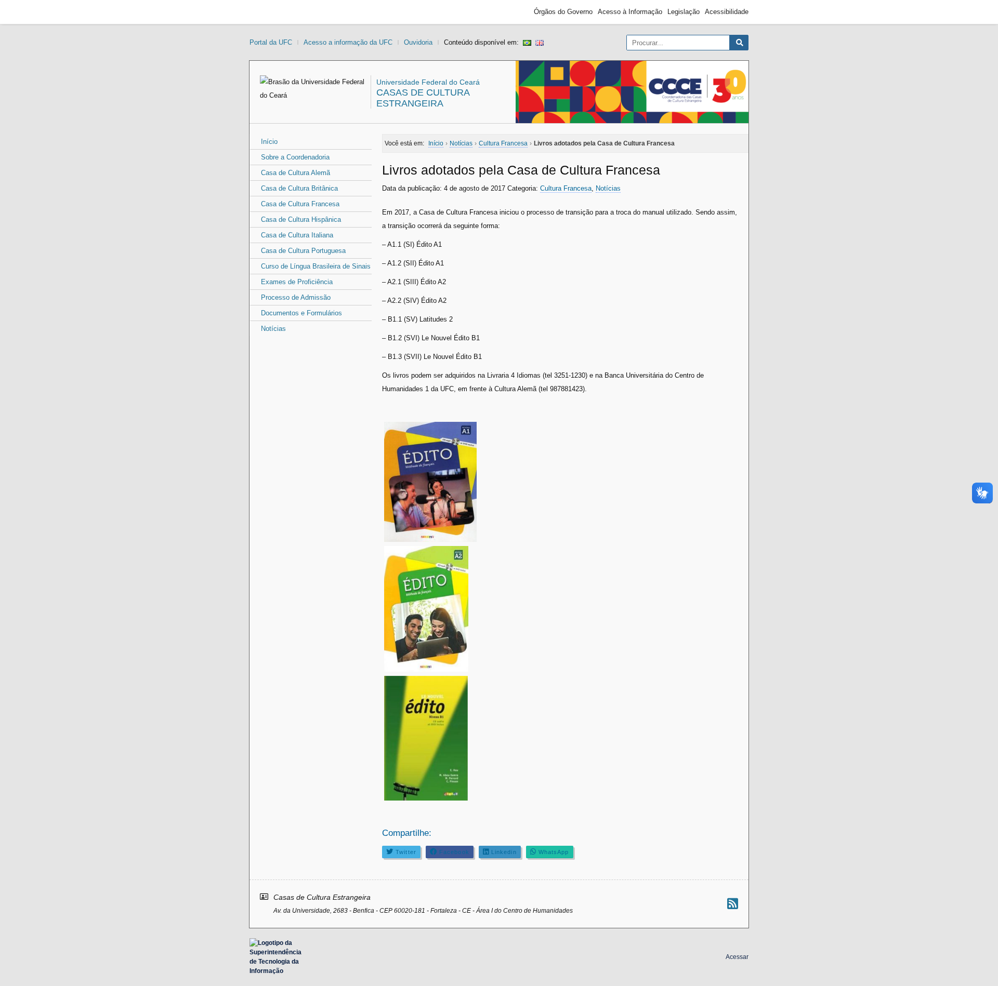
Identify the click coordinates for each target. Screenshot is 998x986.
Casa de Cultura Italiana (297, 235)
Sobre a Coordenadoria (295, 157)
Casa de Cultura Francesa (300, 204)
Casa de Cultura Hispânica (301, 219)
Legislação (683, 12)
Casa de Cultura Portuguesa (303, 251)
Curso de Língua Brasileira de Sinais (316, 266)
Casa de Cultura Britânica (299, 188)
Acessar (737, 957)
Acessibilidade (726, 12)
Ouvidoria (418, 42)
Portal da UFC (271, 42)
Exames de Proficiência (297, 282)
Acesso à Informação (630, 12)
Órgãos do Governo (563, 12)
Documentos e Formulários (301, 313)
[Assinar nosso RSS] (732, 904)
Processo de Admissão (296, 297)
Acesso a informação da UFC (348, 42)
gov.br (268, 12)
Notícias (273, 328)
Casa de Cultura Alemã (295, 173)
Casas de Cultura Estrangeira (422, 98)
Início (269, 141)
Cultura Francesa (566, 188)
